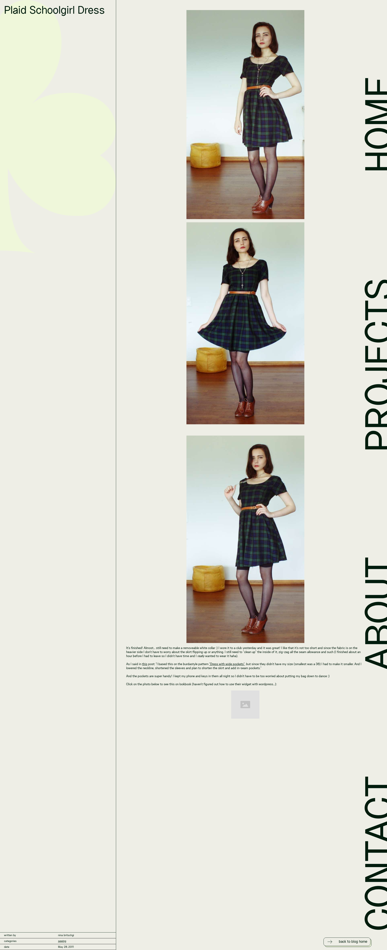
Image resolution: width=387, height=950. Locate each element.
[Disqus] (245, 780)
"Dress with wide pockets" (227, 664)
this (144, 664)
